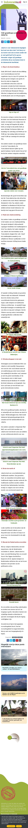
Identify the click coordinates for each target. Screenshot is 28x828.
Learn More (11, 826)
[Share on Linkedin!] (8, 42)
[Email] (14, 42)
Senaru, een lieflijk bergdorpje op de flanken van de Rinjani (14, 693)
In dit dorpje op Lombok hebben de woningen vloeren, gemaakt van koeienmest (13, 720)
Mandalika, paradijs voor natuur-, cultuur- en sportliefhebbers (12, 668)
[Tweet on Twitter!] (5, 42)
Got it (19, 826)
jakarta (14, 637)
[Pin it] (11, 42)
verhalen (20, 637)
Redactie (3, 38)
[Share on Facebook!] (2, 42)
